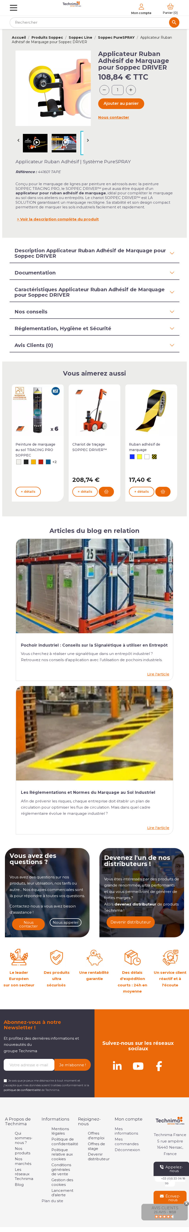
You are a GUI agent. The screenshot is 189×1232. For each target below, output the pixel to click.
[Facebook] (159, 1066)
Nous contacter (113, 117)
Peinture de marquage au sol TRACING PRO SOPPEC (35, 449)
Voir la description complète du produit (59, 219)
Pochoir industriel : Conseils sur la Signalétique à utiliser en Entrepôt (94, 645)
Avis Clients (165, 1208)
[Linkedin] (117, 1066)
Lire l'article (158, 674)
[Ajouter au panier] (106, 492)
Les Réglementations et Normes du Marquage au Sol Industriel (88, 792)
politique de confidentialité (22, 1090)
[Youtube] (138, 1066)
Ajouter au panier (121, 103)
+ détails (28, 491)
